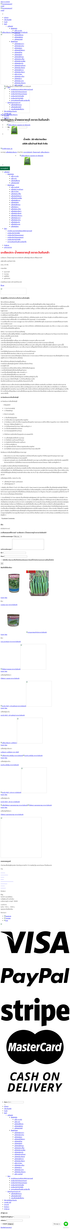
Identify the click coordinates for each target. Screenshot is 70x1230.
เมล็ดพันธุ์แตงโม (15, 222)
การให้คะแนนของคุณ (7, 536)
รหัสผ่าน (3, 1220)
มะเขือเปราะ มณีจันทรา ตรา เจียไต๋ (10, 752)
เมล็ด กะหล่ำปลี (15, 187)
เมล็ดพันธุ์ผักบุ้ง (18, 1126)
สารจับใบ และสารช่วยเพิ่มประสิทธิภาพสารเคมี (20, 231)
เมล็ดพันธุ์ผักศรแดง (16, 1194)
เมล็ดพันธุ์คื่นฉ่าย (15, 181)
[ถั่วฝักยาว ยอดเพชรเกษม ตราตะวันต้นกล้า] (26, 805)
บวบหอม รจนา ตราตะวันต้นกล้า (9, 605)
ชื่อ (2, 553)
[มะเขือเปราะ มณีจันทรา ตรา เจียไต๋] (22, 743)
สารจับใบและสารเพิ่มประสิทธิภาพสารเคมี (22, 1178)
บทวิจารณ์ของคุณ (6, 549)
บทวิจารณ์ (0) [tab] (8, 247)
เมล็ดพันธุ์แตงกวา (16, 218)
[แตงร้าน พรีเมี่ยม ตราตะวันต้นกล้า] (22, 756)
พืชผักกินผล (11, 185)
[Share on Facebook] (4, 154)
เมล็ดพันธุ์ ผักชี (15, 183)
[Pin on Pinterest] (13, 154)
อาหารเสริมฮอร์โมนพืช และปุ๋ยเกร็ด (17, 242)
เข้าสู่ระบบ (10, 1224)
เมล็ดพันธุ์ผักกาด (15, 200)
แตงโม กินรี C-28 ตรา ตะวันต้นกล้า (10, 802)
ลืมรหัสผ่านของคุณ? (6, 1227)
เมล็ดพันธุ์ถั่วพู (18, 1141)
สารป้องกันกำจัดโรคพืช (14, 239)
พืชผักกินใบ (14, 28)
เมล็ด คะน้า (14, 178)
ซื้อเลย (2, 285)
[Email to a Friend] (10, 154)
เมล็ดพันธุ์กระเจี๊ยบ (16, 194)
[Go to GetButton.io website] (66, 1228)
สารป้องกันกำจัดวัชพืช (14, 233)
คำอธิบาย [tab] (6, 245)
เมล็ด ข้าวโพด (15, 191)
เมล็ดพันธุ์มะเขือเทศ (16, 213)
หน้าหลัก (3, 115)
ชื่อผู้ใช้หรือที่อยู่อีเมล (7, 1217)
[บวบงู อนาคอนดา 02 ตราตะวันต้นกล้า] (24, 632)
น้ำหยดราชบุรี (36, 152)
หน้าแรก (6, 18)
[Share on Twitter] (7, 154)
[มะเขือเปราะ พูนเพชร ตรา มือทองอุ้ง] (18, 125)
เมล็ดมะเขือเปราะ (45, 152)
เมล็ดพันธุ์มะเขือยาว (16, 211)
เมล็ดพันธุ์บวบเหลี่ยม (16, 198)
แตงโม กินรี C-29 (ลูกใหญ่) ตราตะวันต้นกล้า (13, 715)
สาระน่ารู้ (6, 1205)
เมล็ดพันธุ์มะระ (15, 207)
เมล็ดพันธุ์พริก (15, 202)
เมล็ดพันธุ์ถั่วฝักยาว (16, 196)
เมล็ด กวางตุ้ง (18, 31)
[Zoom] (2, 87)
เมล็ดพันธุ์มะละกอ (15, 224)
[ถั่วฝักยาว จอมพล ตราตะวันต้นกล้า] (23, 669)
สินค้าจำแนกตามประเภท (14, 1191)
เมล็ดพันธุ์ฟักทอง (15, 205)
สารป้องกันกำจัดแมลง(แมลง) (15, 237)
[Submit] (8, 129)
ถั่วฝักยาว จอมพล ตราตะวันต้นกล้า (10, 678)
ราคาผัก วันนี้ (7, 1202)
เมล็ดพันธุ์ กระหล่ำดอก (17, 189)
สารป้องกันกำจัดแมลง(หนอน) (16, 235)
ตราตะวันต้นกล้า (27, 152)
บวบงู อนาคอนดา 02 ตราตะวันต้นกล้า (11, 642)
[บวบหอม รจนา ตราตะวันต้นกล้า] (26, 595)
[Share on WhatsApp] (2, 154)
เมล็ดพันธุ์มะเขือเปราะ (12, 115)
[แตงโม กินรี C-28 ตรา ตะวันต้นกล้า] (24, 792)
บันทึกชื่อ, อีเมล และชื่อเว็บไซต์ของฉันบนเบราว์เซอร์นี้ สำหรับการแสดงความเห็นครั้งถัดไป (28, 560)
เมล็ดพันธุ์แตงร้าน (16, 220)
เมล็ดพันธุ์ (10, 26)
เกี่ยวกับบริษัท (7, 20)
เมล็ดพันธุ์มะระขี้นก (16, 209)
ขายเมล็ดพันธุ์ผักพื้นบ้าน (17, 1198)
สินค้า (5, 24)
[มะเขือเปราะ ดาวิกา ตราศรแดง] (14, 134)
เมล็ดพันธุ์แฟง (15, 226)
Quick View (4, 598)
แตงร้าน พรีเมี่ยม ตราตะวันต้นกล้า (10, 765)
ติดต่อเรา (6, 1207)
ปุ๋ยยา (5, 229)
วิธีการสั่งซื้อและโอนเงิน (10, 1200)
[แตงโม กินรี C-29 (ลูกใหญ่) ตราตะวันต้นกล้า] (26, 706)
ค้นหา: (9, 127)
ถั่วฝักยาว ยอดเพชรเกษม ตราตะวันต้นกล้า (12, 814)
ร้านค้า (6, 22)
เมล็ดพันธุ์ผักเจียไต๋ (16, 1196)
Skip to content (5, 2)
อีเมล (3, 556)
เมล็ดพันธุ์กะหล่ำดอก (20, 1154)
